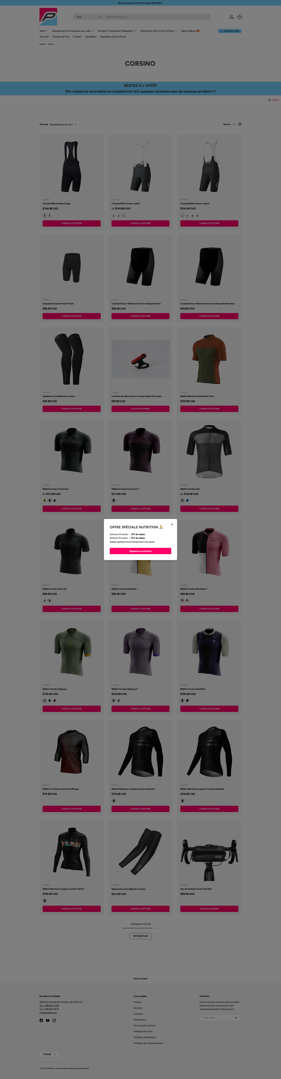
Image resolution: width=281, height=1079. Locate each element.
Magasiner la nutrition (140, 551)
